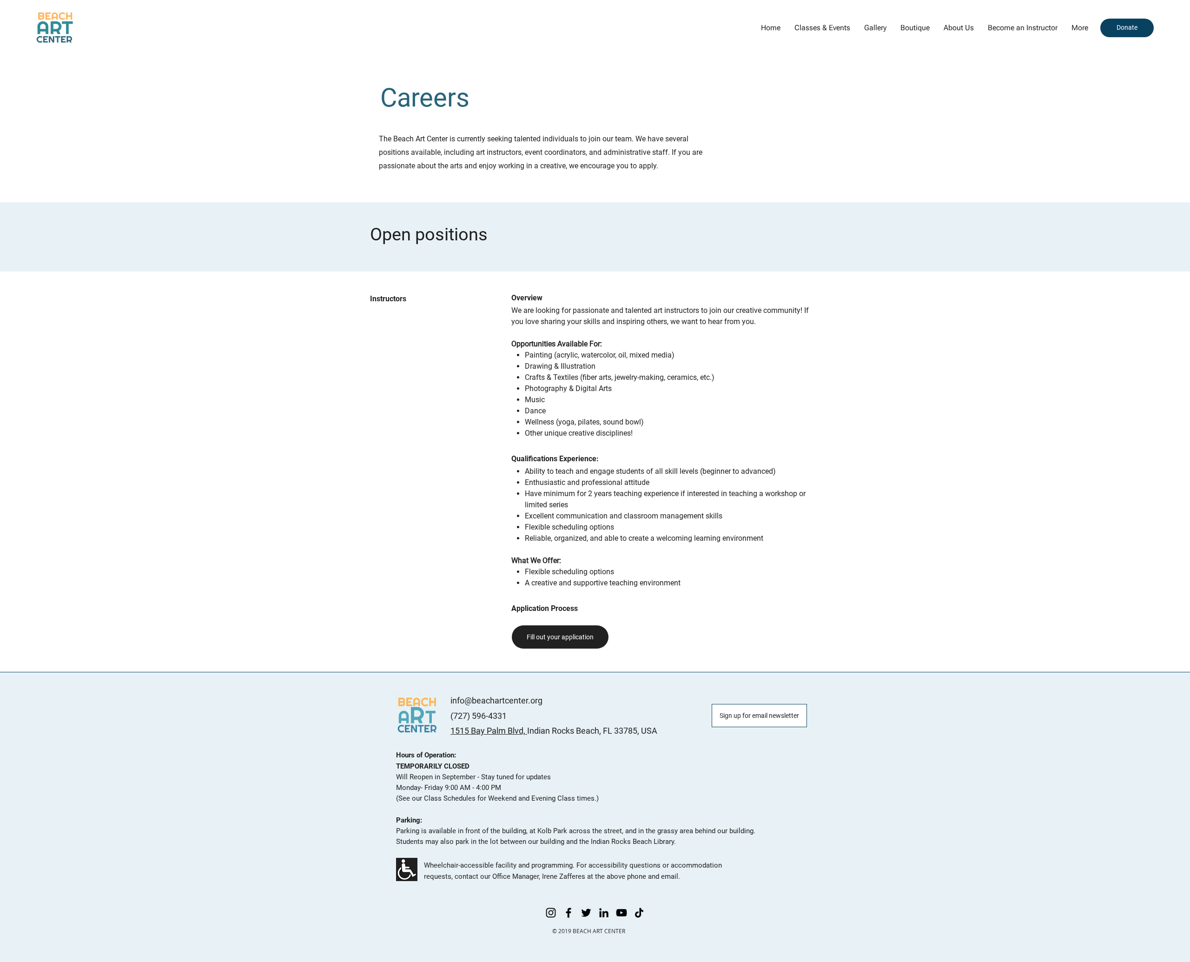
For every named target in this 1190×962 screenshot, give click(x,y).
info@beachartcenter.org (496, 700)
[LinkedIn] (603, 912)
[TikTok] (639, 912)
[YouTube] (621, 912)
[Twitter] (586, 912)
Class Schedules (450, 798)
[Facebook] (568, 912)
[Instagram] (550, 912)
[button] (875, 28)
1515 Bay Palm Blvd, (488, 731)
